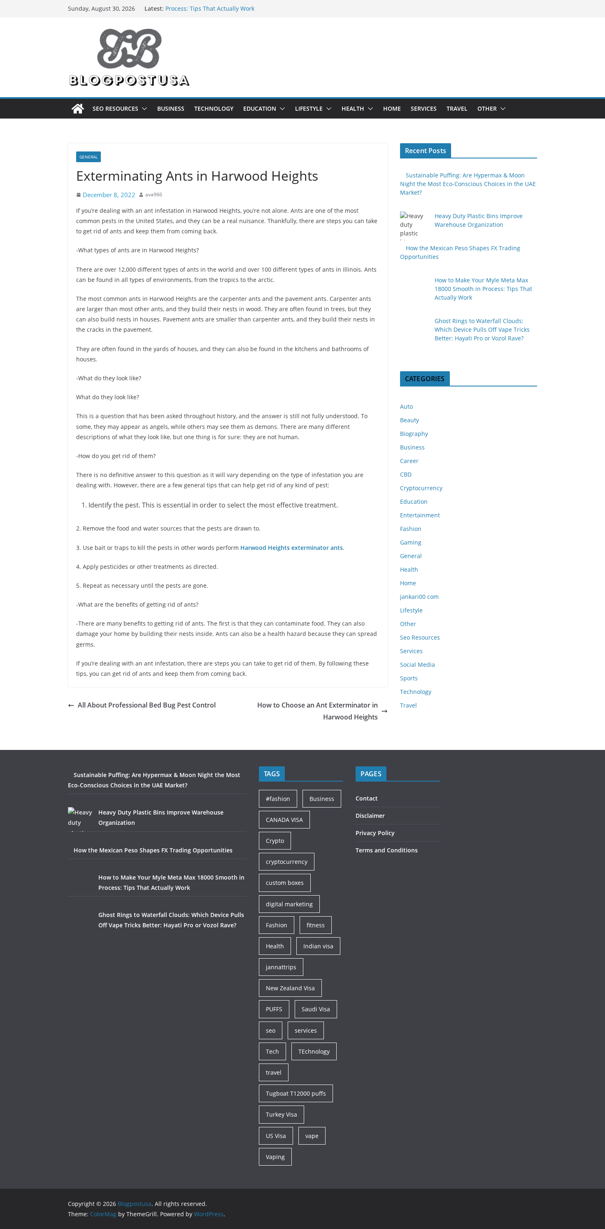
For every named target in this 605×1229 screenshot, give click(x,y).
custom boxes (285, 883)
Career (409, 461)
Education (259, 108)
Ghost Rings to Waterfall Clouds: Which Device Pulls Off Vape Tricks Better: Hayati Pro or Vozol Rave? (482, 329)
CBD (406, 474)
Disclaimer (370, 815)
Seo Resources (115, 108)
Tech (272, 1051)
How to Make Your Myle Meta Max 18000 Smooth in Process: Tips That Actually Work (236, 12)
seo (270, 1030)
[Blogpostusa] (78, 109)
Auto (406, 406)
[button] (142, 108)
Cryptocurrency (421, 488)
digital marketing (289, 904)
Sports (409, 678)
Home (392, 108)
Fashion (410, 529)
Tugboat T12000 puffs (296, 1093)
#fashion (278, 799)
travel (274, 1072)
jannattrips (281, 967)
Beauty (409, 420)
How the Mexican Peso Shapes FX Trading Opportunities (153, 850)
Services (424, 108)
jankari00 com (419, 597)
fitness (316, 925)
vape (312, 1136)
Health (353, 108)
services (306, 1030)
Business (170, 108)
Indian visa (318, 946)
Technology (213, 108)
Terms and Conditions (387, 850)
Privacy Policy (375, 833)
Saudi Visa (316, 1009)
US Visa (276, 1136)
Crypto (275, 841)
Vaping (275, 1157)
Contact (367, 798)
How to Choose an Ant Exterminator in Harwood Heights (317, 711)
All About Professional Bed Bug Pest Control (147, 705)
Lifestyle (309, 108)
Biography (414, 434)
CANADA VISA (284, 820)
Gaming (410, 542)
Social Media (417, 664)
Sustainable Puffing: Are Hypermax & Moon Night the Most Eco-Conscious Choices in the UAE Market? (468, 183)
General (88, 157)
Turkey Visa (281, 1114)
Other (487, 108)
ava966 (153, 194)
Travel (457, 108)
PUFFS (274, 1009)
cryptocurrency (286, 862)
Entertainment (420, 515)
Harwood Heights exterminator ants (291, 548)
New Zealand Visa (290, 988)
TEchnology (314, 1051)
